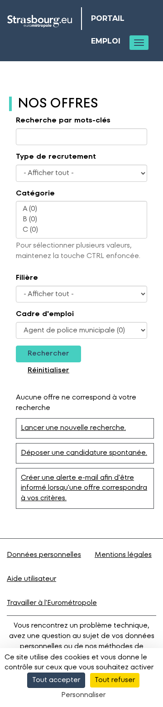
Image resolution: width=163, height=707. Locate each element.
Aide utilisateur (31, 579)
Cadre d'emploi (45, 314)
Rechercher (48, 353)
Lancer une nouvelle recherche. (73, 428)
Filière (27, 278)
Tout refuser (115, 680)
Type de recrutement (56, 157)
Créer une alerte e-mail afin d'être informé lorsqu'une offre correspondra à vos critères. (84, 488)
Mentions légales (123, 555)
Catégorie (35, 193)
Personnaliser (83, 695)
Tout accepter (56, 680)
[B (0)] (81, 220)
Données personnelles (44, 555)
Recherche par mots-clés (63, 120)
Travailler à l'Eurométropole (52, 603)
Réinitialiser (48, 370)
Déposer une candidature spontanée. (84, 453)
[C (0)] (81, 230)
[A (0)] (81, 209)
